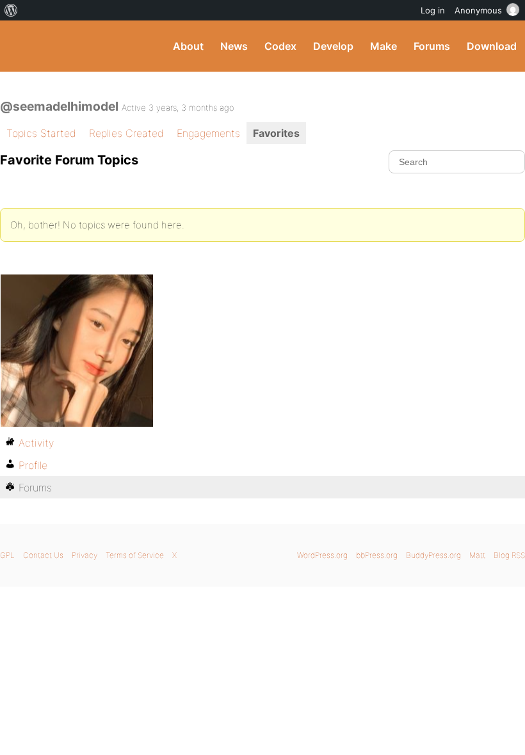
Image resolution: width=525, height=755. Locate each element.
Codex (280, 46)
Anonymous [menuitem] (478, 10)
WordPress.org (322, 555)
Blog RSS (509, 555)
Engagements (208, 133)
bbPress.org (377, 555)
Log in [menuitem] (433, 10)
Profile (33, 465)
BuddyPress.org (21, 46)
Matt (477, 555)
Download (492, 46)
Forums (432, 46)
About (188, 46)
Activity (36, 442)
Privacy (84, 555)
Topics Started (41, 133)
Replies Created (126, 133)
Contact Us (43, 555)
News (234, 46)
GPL (7, 555)
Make (383, 46)
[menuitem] (11, 10)
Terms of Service (135, 555)
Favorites (276, 133)
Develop (333, 46)
